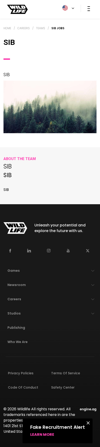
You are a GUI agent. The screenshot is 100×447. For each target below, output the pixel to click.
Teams (40, 28)
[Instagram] (48, 250)
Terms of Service (65, 373)
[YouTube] (68, 250)
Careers (23, 28)
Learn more (42, 434)
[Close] (88, 423)
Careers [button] (14, 299)
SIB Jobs (57, 28)
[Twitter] (88, 250)
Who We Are (17, 342)
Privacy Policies (20, 373)
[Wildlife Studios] (17, 9)
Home (7, 28)
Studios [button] (14, 313)
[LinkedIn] (29, 250)
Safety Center (63, 387)
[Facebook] (10, 250)
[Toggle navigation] (88, 8)
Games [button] (13, 270)
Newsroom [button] (16, 285)
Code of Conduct (23, 387)
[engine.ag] (88, 409)
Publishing (16, 327)
